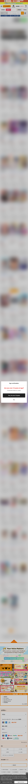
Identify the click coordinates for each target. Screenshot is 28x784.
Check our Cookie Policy (7, 782)
